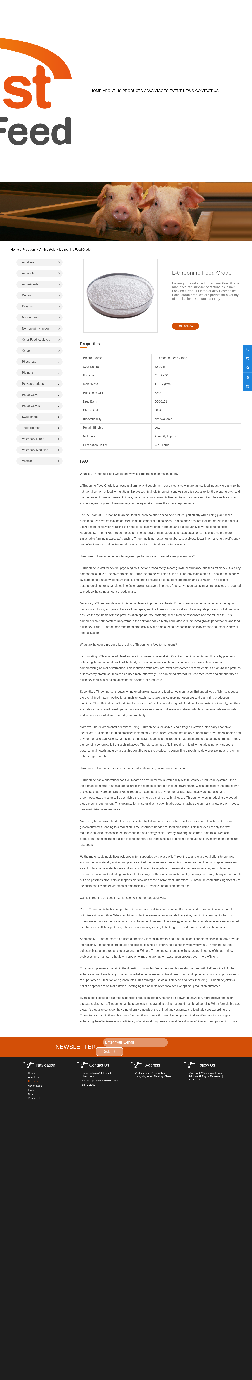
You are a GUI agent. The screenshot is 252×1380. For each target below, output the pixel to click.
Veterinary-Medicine (35, 449)
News (188, 91)
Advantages (156, 91)
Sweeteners (30, 416)
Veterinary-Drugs (33, 438)
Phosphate (29, 361)
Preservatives (31, 405)
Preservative (30, 394)
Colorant (27, 295)
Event (176, 91)
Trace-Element (31, 427)
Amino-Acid (29, 273)
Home (95, 91)
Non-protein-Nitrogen (36, 328)
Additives (28, 262)
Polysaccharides (33, 383)
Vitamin (27, 461)
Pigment (27, 372)
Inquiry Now (185, 325)
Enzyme (27, 306)
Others (26, 350)
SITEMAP (194, 1079)
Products (132, 91)
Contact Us (207, 91)
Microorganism (31, 317)
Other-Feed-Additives (36, 339)
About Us (112, 91)
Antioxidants (30, 284)
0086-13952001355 (106, 1080)
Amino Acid (47, 249)
